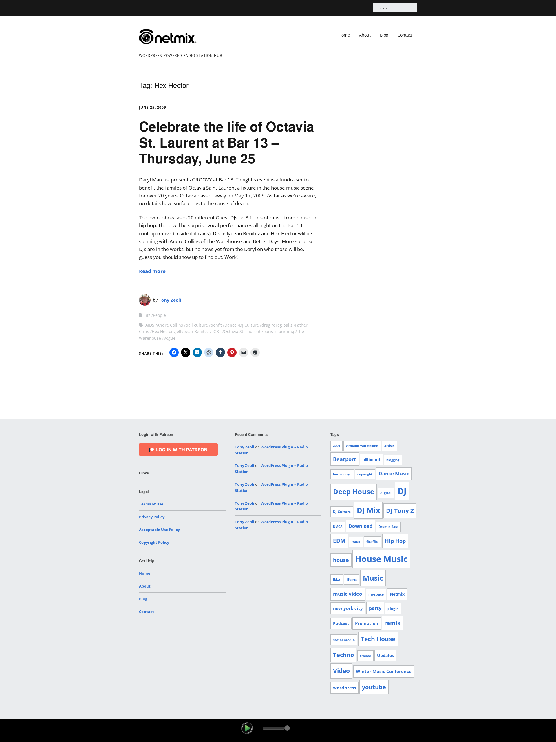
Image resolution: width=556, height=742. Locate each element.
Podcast (341, 623)
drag (265, 325)
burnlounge (342, 474)
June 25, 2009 (152, 107)
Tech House (378, 639)
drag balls (282, 325)
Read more (152, 271)
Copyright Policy (154, 542)
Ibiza (337, 579)
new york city (348, 608)
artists (389, 446)
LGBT (216, 331)
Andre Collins (170, 325)
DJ (402, 491)
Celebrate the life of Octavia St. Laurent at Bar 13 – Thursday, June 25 (226, 142)
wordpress (344, 687)
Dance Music (393, 473)
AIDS (149, 325)
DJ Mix (368, 510)
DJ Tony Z (400, 511)
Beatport (344, 459)
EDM (339, 541)
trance (365, 655)
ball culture (197, 325)
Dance (230, 325)
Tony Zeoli (170, 300)
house (341, 559)
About (365, 35)
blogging (392, 460)
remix (392, 623)
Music (373, 578)
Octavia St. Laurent (242, 331)
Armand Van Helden (362, 446)
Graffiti (372, 541)
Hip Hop (395, 540)
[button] (247, 728)
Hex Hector (162, 331)
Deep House (353, 491)
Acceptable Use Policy (159, 529)
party (375, 608)
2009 (336, 446)
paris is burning (278, 331)
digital (386, 492)
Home (344, 35)
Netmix (397, 594)
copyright (364, 474)
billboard (371, 459)
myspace (376, 594)
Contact (405, 35)
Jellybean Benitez (192, 331)
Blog (384, 35)
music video (347, 593)
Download (360, 526)
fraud (356, 542)
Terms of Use (151, 504)
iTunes (352, 579)
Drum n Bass (388, 527)
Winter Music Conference (383, 671)
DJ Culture (249, 325)
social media (344, 639)
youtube (374, 687)
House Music (381, 559)
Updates (385, 655)
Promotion (366, 623)
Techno (343, 655)
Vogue (169, 338)
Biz (147, 315)
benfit (216, 325)
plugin (393, 608)
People (159, 315)
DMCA (338, 527)
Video (341, 671)
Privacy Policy (151, 516)
